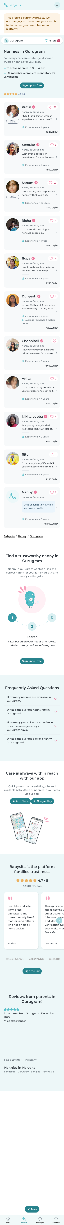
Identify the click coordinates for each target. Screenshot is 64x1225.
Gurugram (23, 1071)
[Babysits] (12, 4)
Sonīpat (35, 1071)
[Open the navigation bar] (57, 5)
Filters (53, 40)
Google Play (44, 801)
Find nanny (30, 1059)
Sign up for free (32, 85)
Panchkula (48, 1071)
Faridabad (10, 1071)
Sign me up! (32, 971)
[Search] (6, 40)
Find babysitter (12, 1059)
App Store (22, 801)
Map (34, 1209)
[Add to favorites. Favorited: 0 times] (54, 340)
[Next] (59, 921)
